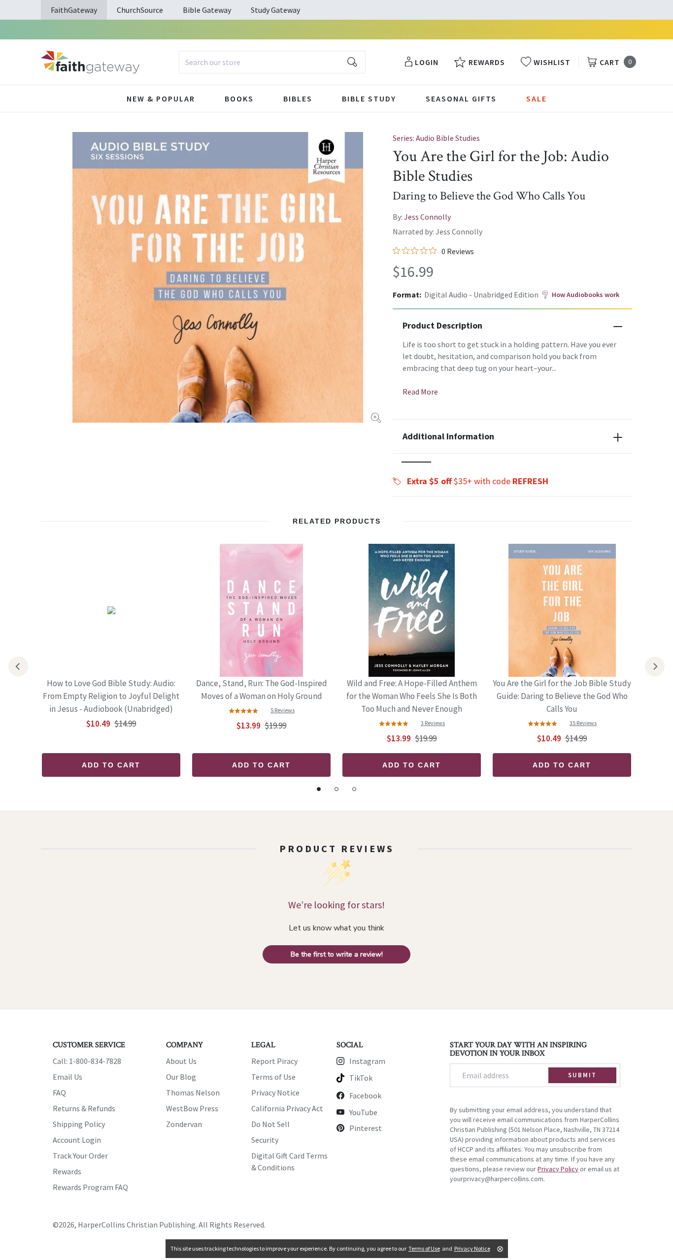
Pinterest (365, 1128)
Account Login (77, 1140)
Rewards (67, 1171)
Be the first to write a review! (337, 954)
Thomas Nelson (193, 1092)
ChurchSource (140, 10)
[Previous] (18, 666)
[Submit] (352, 62)
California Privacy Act (287, 1108)
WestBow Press (192, 1108)
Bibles (297, 98)
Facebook (365, 1095)
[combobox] (272, 62)
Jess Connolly (427, 217)
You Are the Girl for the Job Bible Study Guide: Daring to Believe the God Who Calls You (562, 696)
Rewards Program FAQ (90, 1187)
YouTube (363, 1112)
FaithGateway (74, 10)
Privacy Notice (275, 1092)
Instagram (367, 1061)
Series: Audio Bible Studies (436, 138)
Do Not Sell (270, 1124)
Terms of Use (273, 1077)
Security (264, 1140)
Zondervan (184, 1124)
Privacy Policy (558, 1168)
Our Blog (181, 1077)
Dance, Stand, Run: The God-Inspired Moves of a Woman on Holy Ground (261, 689)
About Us (181, 1061)
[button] (416, 462)
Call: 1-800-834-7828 (87, 1061)
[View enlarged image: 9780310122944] (218, 277)
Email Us (67, 1077)
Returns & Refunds (84, 1108)
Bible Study (369, 98)
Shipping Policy (79, 1124)
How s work (585, 294)
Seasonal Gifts (461, 98)
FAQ (59, 1092)
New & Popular (161, 98)
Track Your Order (80, 1156)
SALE (536, 98)
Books (239, 98)
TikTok (360, 1078)
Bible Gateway (207, 10)
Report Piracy (274, 1061)
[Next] (655, 666)
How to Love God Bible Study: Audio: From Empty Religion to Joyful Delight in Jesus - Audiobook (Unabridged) (111, 696)
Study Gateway (275, 10)
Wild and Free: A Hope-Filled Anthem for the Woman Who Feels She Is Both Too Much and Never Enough (411, 696)
